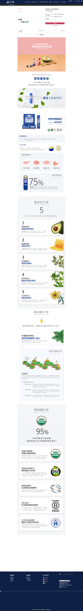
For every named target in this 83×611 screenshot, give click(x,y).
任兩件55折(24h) (28, 1)
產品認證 (11, 578)
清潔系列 (45, 1)
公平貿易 (11, 579)
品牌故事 (11, 577)
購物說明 (28, 577)
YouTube (46, 579)
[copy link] (27, 22)
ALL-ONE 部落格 (62, 1)
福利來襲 (41, 1)
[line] (21, 22)
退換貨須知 (28, 578)
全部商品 (10, 4)
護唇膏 (13, 4)
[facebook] (23, 22)
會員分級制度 (29, 580)
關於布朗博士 (56, 1)
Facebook (46, 577)
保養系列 (50, 1)
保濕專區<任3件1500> (35, 1)
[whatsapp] (25, 22)
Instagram (46, 581)
